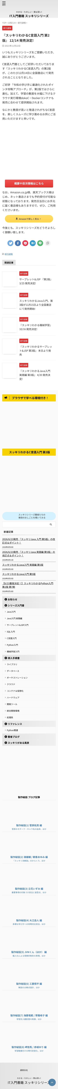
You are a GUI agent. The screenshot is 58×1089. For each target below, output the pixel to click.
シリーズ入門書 (16, 605)
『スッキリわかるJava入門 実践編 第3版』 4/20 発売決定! (34, 375)
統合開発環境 (13, 710)
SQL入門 (11, 631)
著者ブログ (14, 736)
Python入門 (12, 644)
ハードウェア (13, 697)
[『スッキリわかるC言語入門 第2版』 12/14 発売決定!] (33, 243)
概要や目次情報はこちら (29, 183)
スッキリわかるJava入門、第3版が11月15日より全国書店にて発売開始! (36, 304)
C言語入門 (12, 638)
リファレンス (15, 724)
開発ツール (12, 704)
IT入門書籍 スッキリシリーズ (29, 16)
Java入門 (11, 611)
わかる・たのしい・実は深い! (29, 1078)
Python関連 (12, 730)
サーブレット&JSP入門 (17, 624)
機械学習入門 (13, 651)
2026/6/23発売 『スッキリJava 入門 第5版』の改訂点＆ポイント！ (28, 540)
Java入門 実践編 (14, 618)
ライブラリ (12, 664)
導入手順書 (14, 658)
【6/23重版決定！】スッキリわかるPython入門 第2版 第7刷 (27, 585)
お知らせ (12, 599)
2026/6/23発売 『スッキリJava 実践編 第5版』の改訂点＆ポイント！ (28, 553)
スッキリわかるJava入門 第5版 (19, 574)
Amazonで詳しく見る (29, 218)
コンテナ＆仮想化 (15, 690)
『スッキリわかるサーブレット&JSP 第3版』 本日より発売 (35, 350)
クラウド (11, 684)
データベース (13, 670)
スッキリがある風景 (18, 742)
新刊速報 (9, 254)
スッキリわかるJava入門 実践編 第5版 (22, 564)
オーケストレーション (17, 677)
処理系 (10, 717)
